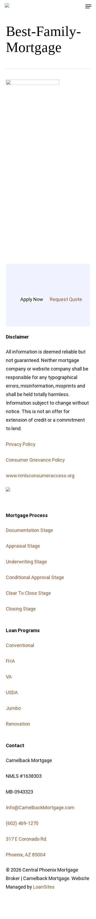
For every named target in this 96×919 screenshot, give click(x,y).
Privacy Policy (20, 444)
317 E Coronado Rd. (26, 839)
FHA (10, 661)
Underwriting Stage (26, 561)
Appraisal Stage (23, 546)
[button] (88, 6)
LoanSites (44, 887)
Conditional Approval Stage (35, 577)
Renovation (18, 724)
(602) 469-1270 (22, 823)
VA (9, 677)
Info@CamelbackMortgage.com (40, 807)
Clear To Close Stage (28, 593)
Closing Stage (21, 609)
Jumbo (13, 708)
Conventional (20, 645)
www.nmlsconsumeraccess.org (40, 475)
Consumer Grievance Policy (35, 460)
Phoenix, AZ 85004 (25, 854)
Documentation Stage (29, 530)
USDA (12, 692)
